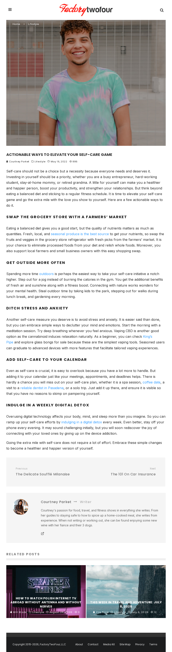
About (79, 644)
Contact (93, 644)
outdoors (46, 274)
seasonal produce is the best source (80, 234)
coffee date (151, 382)
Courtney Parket (18, 161)
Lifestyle (40, 161)
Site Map (125, 644)
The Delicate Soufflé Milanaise (43, 472)
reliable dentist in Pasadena (42, 388)
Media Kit (109, 644)
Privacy (140, 644)
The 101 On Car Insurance (133, 472)
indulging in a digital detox (81, 422)
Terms (153, 644)
